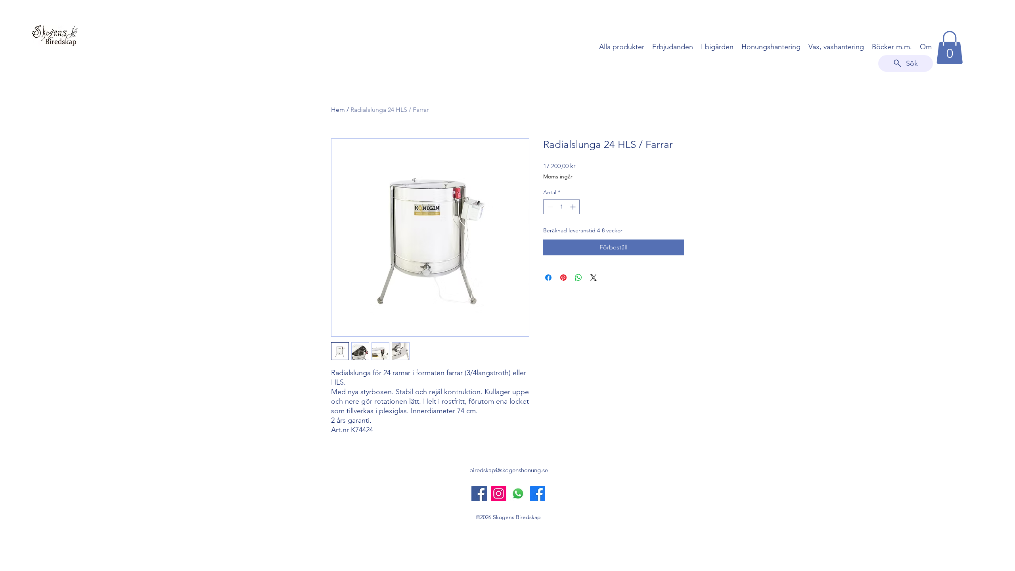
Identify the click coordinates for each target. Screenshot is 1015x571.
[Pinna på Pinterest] (563, 277)
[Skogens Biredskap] (479, 493)
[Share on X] (593, 277)
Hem (338, 109)
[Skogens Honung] (537, 493)
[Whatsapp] (518, 493)
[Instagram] (498, 493)
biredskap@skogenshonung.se (508, 470)
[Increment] (573, 207)
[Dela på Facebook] (548, 277)
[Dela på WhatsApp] (578, 277)
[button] (949, 47)
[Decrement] (549, 207)
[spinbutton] (561, 207)
